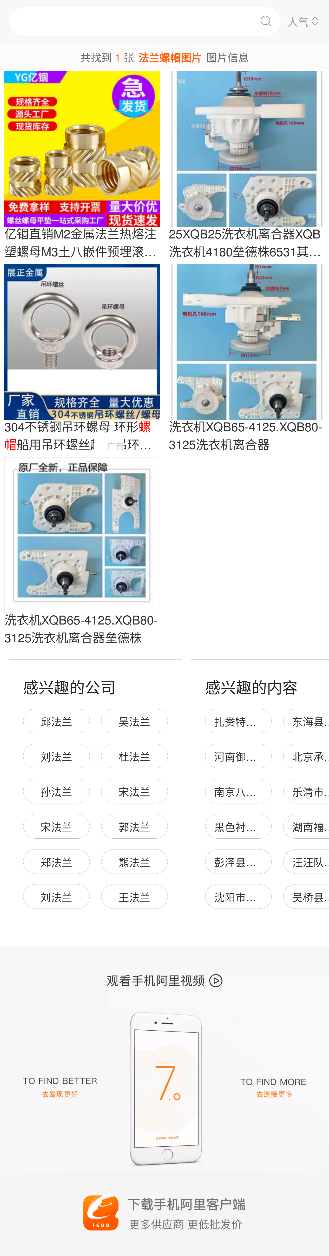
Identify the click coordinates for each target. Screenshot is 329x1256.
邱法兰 (56, 721)
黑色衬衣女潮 (246, 826)
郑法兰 (56, 861)
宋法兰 (134, 791)
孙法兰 (56, 791)
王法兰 (134, 896)
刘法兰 (56, 756)
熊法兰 (134, 861)
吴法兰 (134, 721)
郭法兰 (134, 826)
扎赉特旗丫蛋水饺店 (261, 721)
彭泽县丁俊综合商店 (261, 861)
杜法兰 (134, 756)
